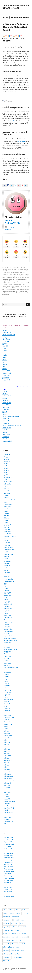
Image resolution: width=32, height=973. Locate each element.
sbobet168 (7, 642)
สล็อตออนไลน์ (21, 279)
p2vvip (6, 570)
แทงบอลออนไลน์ (9, 821)
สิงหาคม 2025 (8, 864)
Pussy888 (26, 274)
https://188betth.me (9, 371)
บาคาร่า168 (5, 409)
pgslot (4, 359)
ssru (5, 670)
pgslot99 (5, 344)
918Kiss (14, 267)
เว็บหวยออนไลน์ (8, 812)
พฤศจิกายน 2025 (9, 857)
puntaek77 (7, 624)
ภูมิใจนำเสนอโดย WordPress (9, 970)
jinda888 (7, 543)
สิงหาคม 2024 (8, 891)
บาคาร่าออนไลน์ (20, 291)
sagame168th (8, 636)
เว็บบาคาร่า (5, 436)
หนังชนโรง (5, 423)
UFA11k (14, 940)
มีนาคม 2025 (8, 876)
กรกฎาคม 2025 (9, 867)
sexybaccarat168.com (18, 276)
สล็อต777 (7, 751)
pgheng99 (7, 593)
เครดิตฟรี (6, 797)
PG (16, 284)
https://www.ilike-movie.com (12, 425)
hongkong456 (8, 531)
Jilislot (21, 269)
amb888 (6, 491)
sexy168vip (7, 645)
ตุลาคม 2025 (8, 860)
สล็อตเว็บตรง (6, 339)
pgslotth (7, 611)
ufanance (7, 688)
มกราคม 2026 (8, 853)
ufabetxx (7, 685)
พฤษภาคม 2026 (9, 844)
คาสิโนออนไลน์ (21, 141)
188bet (6, 463)
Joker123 (26, 269)
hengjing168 (8, 529)
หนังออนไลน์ (7, 787)
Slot (26, 276)
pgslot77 (5, 414)
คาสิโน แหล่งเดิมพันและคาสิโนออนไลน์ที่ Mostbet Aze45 (15, 27)
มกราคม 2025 (8, 880)
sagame (4, 398)
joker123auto (8, 547)
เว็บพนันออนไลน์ (13, 281)
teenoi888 (7, 672)
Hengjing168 (6, 332)
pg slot (4, 364)
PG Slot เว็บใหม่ (9, 579)
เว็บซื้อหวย (7, 803)
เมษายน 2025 (8, 873)
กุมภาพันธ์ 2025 (9, 878)
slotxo (4, 350)
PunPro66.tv (5, 274)
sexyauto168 (8, 647)
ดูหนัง (5, 706)
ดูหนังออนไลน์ (6, 373)
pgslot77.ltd (10, 272)
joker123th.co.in (6, 270)
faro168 (6, 513)
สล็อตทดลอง (6, 353)
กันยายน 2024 (8, 889)
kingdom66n (8, 554)
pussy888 (5, 346)
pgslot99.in (16, 272)
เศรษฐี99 (7, 819)
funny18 (6, 520)
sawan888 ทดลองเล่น (10, 640)
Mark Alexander (12, 221)
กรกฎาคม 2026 (9, 839)
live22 (6, 559)
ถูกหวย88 (7, 708)
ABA (18, 267)
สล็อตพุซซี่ (7, 769)
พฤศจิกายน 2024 (9, 885)
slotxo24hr (7, 663)
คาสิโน (12, 277)
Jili (18, 269)
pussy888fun (8, 629)
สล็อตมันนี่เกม (8, 772)
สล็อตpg (6, 765)
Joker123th (26, 282)
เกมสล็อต (13, 121)
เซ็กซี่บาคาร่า (7, 957)
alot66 (6, 486)
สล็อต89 (6, 758)
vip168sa (7, 695)
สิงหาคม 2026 (8, 837)
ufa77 (6, 679)
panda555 (7, 572)
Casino (9, 269)
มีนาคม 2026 (8, 848)
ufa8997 (7, 683)
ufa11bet (6, 676)
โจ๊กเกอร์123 (7, 824)
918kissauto (8, 477)
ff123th (6, 516)
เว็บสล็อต (6, 810)
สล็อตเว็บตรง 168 (9, 781)
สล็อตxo (6, 767)
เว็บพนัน (7, 281)
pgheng (6, 590)
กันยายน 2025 (8, 862)
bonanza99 (8, 504)
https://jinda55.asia (8, 334)
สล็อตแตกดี (7, 783)
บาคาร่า (24, 277)
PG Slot (26, 270)
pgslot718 (7, 599)
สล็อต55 (6, 744)
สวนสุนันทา (7, 785)
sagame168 (7, 933)
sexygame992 (8, 651)
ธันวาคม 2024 (8, 882)
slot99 (4, 337)
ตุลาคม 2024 (8, 887)
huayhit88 (7, 534)
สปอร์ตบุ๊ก (7, 738)
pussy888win (8, 631)
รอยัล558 (7, 733)
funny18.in (14, 269)
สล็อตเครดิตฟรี (8, 776)
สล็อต (16, 279)
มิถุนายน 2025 (8, 869)
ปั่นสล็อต (6, 719)
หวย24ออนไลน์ (8, 790)
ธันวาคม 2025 (8, 855)
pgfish (6, 588)
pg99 (6, 586)
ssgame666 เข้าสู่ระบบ (11, 667)
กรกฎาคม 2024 (9, 894)
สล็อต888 (7, 753)
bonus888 (7, 506)
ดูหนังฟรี (4, 430)
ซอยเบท (6, 701)
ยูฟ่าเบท (6, 731)
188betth (7, 466)
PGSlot (4, 272)
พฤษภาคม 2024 (9, 896)
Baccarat (4, 269)
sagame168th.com (7, 276)
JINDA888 (5, 341)
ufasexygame (8, 690)
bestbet (6, 495)
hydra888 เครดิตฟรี (10, 536)
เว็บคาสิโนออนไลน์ (9, 801)
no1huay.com (19, 270)
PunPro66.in (11, 286)
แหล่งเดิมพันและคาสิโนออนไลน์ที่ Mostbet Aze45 (15, 7)
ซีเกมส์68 (7, 704)
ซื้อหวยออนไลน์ (6, 441)
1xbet (6, 468)
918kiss (4, 391)
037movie (7, 454)
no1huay (13, 270)
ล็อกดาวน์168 (8, 735)
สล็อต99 (6, 763)
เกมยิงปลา (19, 293)
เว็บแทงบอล (7, 817)
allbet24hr (7, 484)
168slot (6, 459)
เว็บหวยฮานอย (8, 815)
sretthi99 (7, 665)
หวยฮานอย (7, 792)
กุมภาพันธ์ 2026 (9, 851)
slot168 (6, 658)
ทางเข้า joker (6, 375)
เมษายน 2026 (8, 846)
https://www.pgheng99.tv (11, 416)
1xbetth (4, 357)
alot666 (6, 488)
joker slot (5, 378)
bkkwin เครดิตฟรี (9, 500)
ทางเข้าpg (7, 710)
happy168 (7, 527)
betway (6, 497)
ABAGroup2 (23, 267)
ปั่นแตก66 (7, 722)
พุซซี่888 (6, 726)
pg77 (5, 584)
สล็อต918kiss (8, 760)
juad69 (6, 552)
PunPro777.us (19, 274)
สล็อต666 (7, 749)
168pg (6, 457)
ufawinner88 (8, 692)
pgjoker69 (7, 595)
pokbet (6, 613)
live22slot (5, 421)
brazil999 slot (8, 509)
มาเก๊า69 (7, 729)
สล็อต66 (6, 747)
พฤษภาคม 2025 (9, 871)
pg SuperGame (9, 581)
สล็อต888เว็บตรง (9, 756)
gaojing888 (7, 525)
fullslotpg (5, 418)
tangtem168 (24, 937)
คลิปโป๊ (4, 355)
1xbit (5, 472)
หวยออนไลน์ (6, 380)
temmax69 (7, 674)
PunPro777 (12, 274)
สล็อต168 (7, 742)
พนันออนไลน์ (11, 279)
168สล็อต (7, 461)
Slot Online (20, 289)
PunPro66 (22, 272)
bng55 (6, 502)
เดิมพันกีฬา (7, 799)
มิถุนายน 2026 (8, 842)
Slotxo (8, 277)
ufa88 (6, 681)
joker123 (5, 330)
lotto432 (7, 563)
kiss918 (4, 366)
